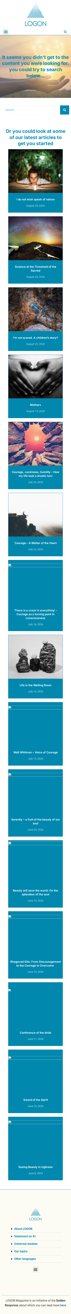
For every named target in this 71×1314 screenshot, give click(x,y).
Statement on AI (25, 1236)
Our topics (20, 1251)
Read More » (35, 209)
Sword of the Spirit (35, 1100)
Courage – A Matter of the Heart (36, 543)
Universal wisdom (26, 1244)
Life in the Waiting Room (36, 685)
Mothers (35, 405)
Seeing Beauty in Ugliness (35, 1167)
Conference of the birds (35, 1032)
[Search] (64, 110)
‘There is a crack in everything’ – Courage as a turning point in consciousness (35, 614)
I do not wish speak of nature (36, 199)
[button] (6, 32)
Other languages (25, 1259)
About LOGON (23, 1229)
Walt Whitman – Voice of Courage (35, 752)
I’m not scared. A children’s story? (35, 337)
